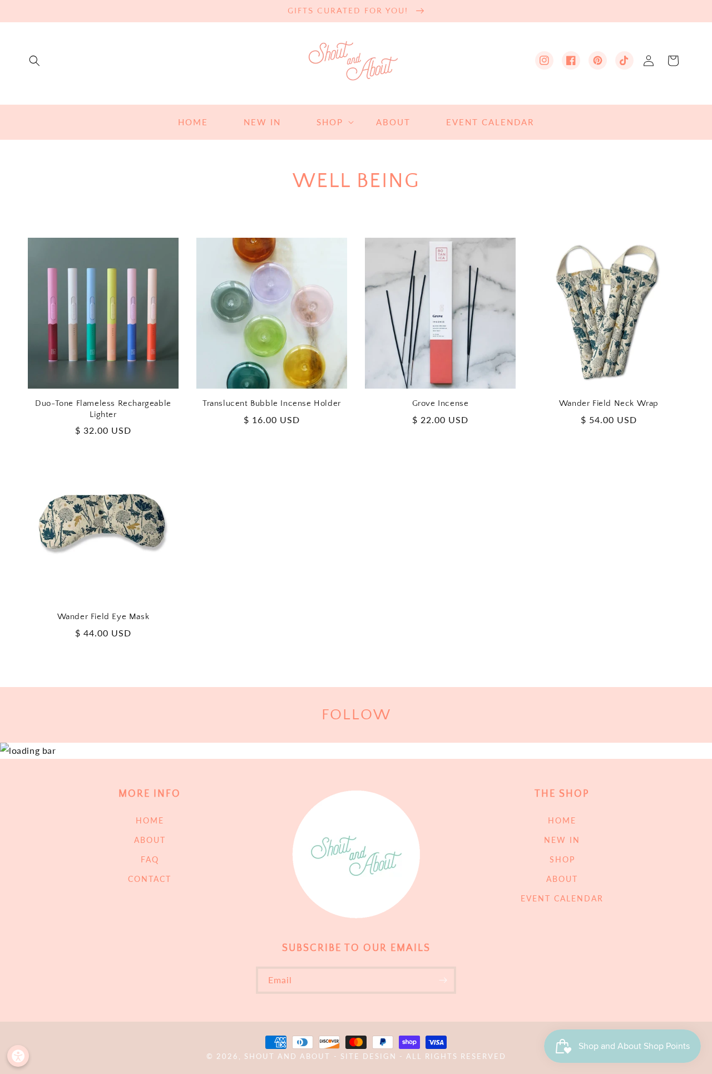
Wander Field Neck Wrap (609, 403)
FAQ (150, 859)
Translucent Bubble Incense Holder (271, 403)
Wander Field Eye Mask (103, 616)
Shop (562, 859)
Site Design (368, 1056)
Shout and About (287, 1056)
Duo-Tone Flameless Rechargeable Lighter (103, 409)
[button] (34, 60)
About (150, 840)
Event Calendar (562, 898)
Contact (149, 879)
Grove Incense (440, 403)
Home (150, 820)
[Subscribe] (443, 980)
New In (562, 840)
